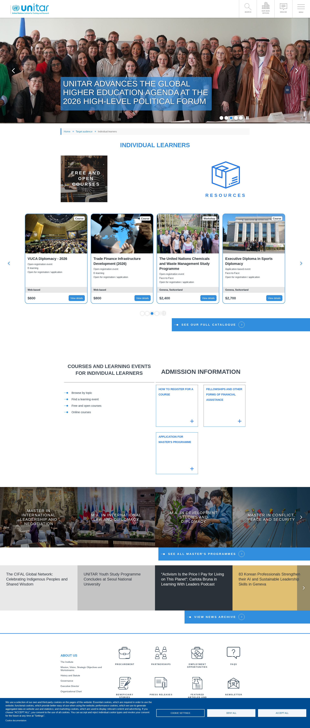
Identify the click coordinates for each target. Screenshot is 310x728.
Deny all (231, 713)
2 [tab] (226, 118)
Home (67, 131)
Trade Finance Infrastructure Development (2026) (117, 261)
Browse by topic (82, 392)
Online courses (81, 412)
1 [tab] (221, 118)
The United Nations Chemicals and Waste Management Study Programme (184, 264)
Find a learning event (85, 399)
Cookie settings (180, 713)
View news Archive (215, 617)
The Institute (67, 662)
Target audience (84, 131)
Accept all (282, 713)
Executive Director (70, 686)
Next (296, 70)
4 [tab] (236, 118)
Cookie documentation (15, 720)
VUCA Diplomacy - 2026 (47, 259)
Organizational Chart (71, 691)
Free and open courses (86, 405)
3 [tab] (231, 118)
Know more (39, 519)
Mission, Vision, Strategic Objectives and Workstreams (81, 669)
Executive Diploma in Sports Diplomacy (249, 261)
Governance (67, 681)
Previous (13, 70)
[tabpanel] (155, 70)
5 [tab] (241, 118)
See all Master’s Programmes (202, 554)
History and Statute (70, 675)
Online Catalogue (90, 351)
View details (76, 298)
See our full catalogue (208, 324)
